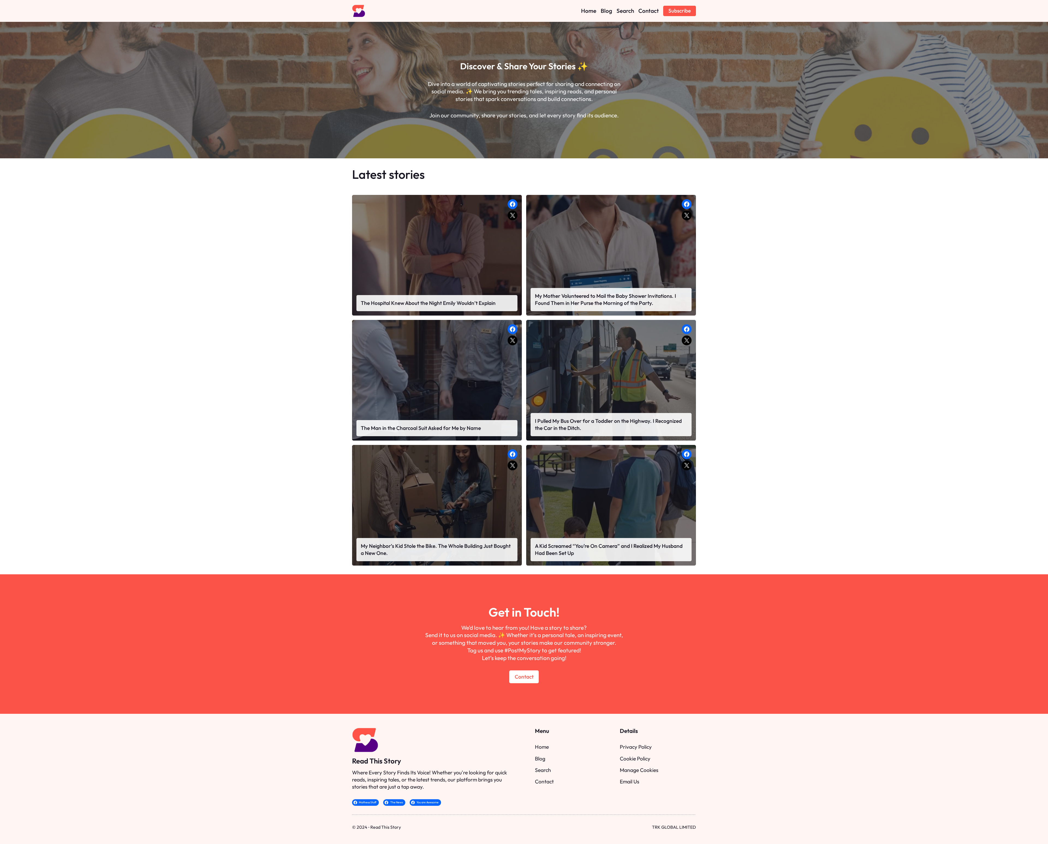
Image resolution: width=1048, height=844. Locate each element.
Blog (540, 758)
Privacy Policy (636, 747)
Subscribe (679, 10)
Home (542, 747)
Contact (524, 676)
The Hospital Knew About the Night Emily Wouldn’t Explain (428, 303)
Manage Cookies (639, 770)
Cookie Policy (635, 758)
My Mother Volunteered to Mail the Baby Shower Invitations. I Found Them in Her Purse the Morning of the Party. (605, 299)
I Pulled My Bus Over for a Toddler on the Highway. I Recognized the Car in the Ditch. (608, 424)
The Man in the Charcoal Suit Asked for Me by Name (421, 428)
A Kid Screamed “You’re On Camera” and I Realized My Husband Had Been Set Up (609, 549)
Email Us (629, 781)
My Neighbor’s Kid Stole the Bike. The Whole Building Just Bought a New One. (436, 549)
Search (543, 770)
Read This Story (376, 760)
